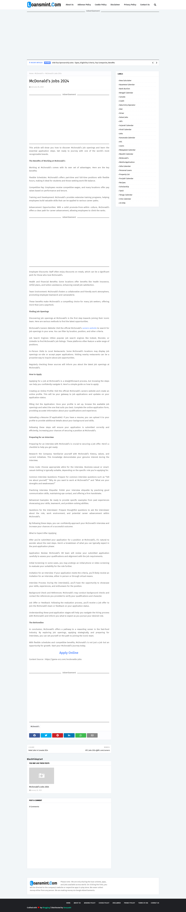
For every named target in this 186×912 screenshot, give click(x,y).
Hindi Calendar (125, 129)
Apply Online (68, 653)
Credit (121, 101)
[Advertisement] (93, 36)
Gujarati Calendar (126, 125)
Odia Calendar (125, 166)
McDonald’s (39, 73)
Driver (121, 113)
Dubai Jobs (123, 117)
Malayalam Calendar (127, 150)
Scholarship (124, 187)
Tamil (121, 191)
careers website (89, 328)
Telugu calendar (125, 195)
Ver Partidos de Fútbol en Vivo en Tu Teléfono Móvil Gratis (83, 63)
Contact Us (145, 5)
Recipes (122, 183)
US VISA (122, 203)
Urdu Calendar (125, 199)
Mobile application (127, 162)
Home (31, 73)
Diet (121, 109)
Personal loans (125, 170)
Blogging (46, 908)
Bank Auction (124, 89)
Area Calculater (125, 80)
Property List (124, 174)
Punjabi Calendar (126, 178)
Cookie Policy (100, 5)
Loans (121, 146)
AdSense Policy (84, 5)
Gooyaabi (67, 908)
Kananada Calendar (127, 138)
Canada (122, 97)
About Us (70, 5)
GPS (120, 121)
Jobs (121, 134)
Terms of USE (143, 903)
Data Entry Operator (127, 105)
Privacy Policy (130, 5)
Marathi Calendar (126, 154)
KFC (120, 142)
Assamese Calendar (127, 85)
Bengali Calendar (126, 93)
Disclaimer (115, 5)
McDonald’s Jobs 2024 (39, 787)
